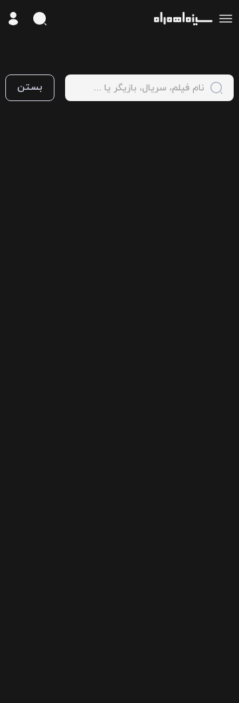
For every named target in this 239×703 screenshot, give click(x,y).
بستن (29, 87)
